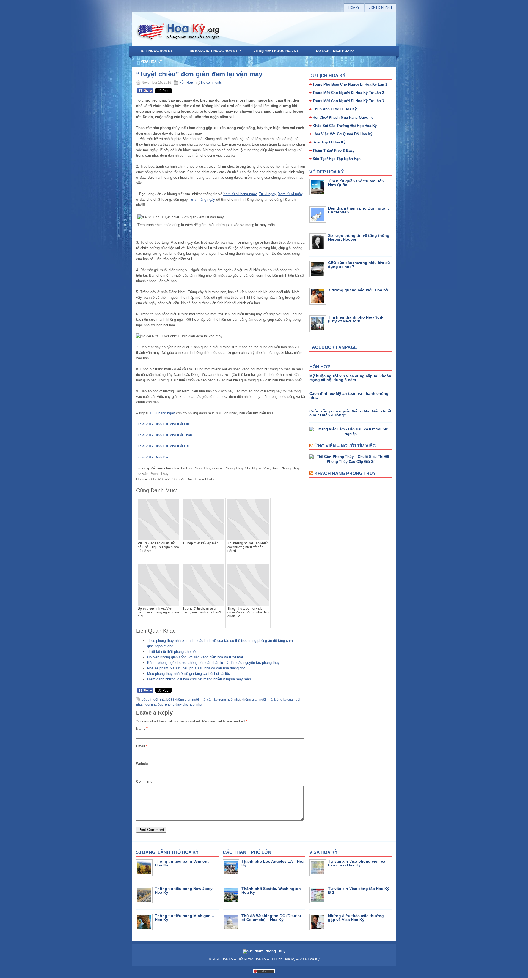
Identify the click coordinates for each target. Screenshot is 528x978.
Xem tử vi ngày (290, 194)
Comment (144, 781)
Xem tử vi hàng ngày (240, 194)
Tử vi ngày (267, 194)
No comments (211, 83)
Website (142, 764)
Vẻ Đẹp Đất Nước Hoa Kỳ (276, 51)
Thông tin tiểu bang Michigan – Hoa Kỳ (184, 918)
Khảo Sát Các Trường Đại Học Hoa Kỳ (345, 126)
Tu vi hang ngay (162, 413)
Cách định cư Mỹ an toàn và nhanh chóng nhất (349, 395)
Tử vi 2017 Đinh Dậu (152, 457)
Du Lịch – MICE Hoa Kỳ (335, 51)
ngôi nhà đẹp (153, 705)
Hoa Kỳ (353, 7)
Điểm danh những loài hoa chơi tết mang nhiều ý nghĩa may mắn (199, 679)
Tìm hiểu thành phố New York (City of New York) (355, 319)
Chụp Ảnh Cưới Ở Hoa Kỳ (335, 109)
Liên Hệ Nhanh (380, 7)
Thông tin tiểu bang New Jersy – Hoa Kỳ (185, 890)
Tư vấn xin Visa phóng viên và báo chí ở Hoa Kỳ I (356, 863)
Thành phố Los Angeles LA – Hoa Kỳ (272, 863)
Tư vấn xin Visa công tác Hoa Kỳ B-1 (358, 890)
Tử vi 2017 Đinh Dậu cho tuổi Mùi (163, 424)
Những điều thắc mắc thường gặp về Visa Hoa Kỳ (356, 918)
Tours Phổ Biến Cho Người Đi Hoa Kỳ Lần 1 (350, 84)
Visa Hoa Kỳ (151, 61)
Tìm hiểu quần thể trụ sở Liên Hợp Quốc (356, 183)
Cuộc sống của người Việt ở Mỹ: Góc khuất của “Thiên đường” (350, 413)
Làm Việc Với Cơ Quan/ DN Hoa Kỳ (342, 134)
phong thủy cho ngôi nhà (183, 705)
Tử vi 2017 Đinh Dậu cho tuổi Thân (164, 435)
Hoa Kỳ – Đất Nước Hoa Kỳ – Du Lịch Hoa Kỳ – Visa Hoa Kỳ (270, 959)
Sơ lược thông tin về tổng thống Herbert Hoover (358, 237)
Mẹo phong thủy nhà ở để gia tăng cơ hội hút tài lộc (188, 674)
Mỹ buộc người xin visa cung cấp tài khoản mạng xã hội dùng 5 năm (350, 378)
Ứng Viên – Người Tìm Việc (345, 446)
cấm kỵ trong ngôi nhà (223, 700)
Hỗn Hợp (186, 83)
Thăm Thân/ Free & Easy (333, 150)
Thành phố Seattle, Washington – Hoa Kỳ (272, 890)
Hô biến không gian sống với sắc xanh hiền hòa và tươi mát (195, 657)
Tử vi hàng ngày (202, 199)
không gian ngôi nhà (257, 700)
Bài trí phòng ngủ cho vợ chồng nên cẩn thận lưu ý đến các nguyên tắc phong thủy (213, 663)
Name (142, 728)
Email (141, 746)
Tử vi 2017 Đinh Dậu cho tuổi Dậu (163, 446)
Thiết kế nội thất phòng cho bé (171, 652)
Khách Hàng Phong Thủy (345, 473)
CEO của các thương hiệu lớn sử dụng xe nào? (359, 264)
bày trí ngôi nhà (153, 700)
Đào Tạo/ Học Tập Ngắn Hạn (337, 159)
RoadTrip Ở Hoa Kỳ (329, 142)
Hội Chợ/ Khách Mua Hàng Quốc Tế (343, 117)
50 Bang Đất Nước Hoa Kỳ (215, 51)
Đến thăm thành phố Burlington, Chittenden (358, 210)
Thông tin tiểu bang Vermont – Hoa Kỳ (183, 863)
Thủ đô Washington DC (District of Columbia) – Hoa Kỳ (271, 918)
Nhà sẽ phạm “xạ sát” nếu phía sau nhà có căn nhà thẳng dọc (196, 668)
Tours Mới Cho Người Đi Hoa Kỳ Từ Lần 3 (348, 101)
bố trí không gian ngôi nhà (185, 700)
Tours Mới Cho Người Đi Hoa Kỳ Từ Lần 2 (348, 93)
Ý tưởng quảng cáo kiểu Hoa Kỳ (358, 290)
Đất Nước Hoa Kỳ (157, 51)
